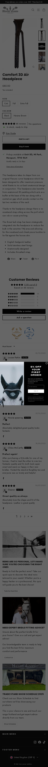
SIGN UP (36, 391)
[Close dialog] (47, 363)
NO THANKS (36, 394)
